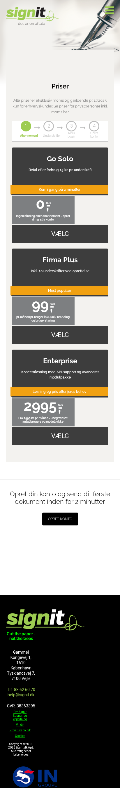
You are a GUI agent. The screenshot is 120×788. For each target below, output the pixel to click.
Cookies (20, 735)
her (65, 112)
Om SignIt (20, 712)
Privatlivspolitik (20, 730)
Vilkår (20, 724)
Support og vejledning (20, 717)
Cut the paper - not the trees (21, 636)
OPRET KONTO (60, 519)
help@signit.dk (21, 694)
